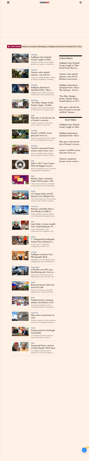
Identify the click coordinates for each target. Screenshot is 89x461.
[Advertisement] (44, 21)
